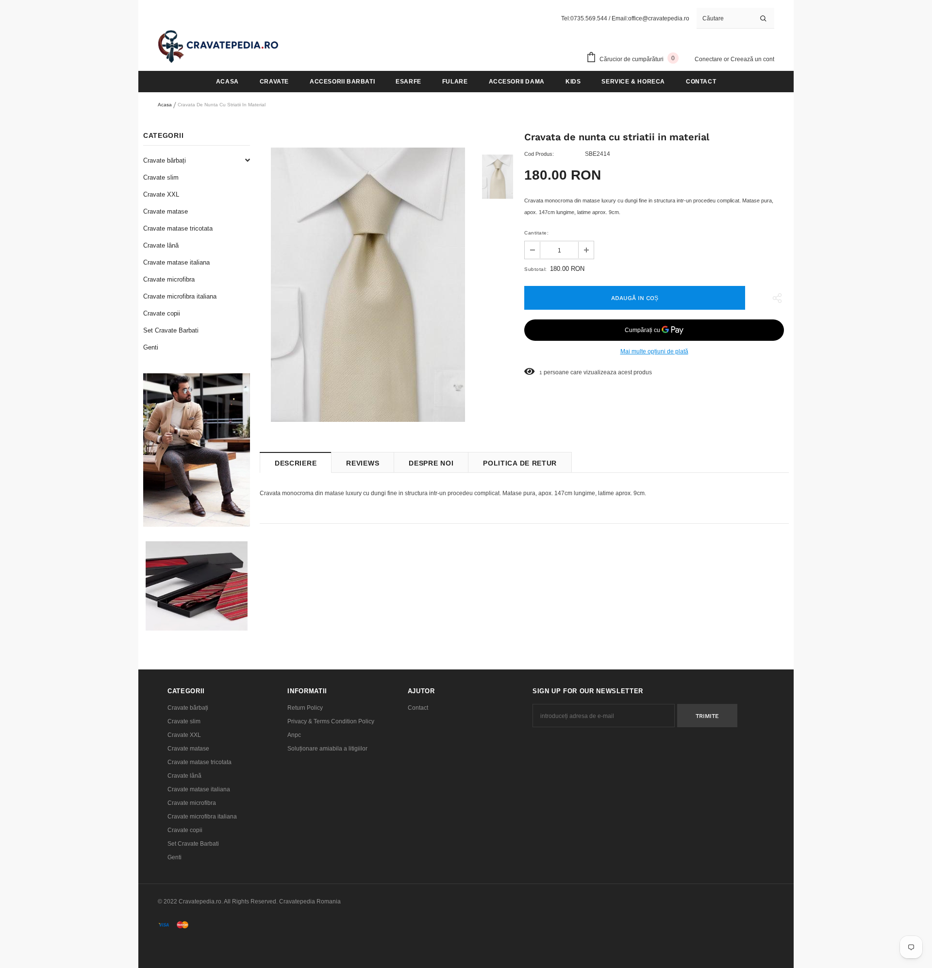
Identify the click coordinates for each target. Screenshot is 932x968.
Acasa (165, 104)
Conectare (709, 59)
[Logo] (218, 46)
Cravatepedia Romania (310, 901)
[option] (368, 285)
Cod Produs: (539, 154)
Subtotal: (535, 269)
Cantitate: (536, 232)
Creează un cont (752, 59)
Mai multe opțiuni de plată (654, 351)
